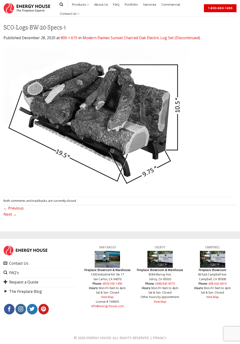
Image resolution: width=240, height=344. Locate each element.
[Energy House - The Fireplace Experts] (27, 8)
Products (79, 4)
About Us (101, 4)
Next (10, 214)
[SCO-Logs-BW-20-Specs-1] (97, 118)
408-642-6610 (217, 284)
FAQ (116, 4)
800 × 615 (69, 37)
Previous (14, 208)
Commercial (170, 4)
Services (149, 4)
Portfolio (131, 4)
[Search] (61, 4)
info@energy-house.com (107, 306)
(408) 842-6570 (165, 284)
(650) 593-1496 (112, 284)
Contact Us (68, 13)
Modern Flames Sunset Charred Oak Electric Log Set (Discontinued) (141, 37)
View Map (107, 297)
